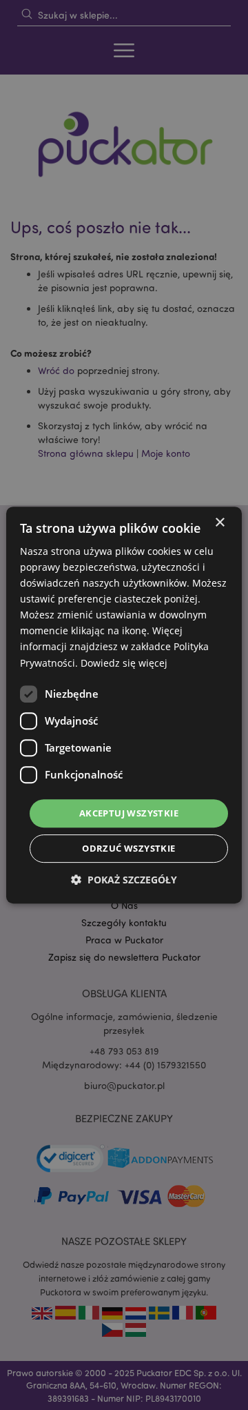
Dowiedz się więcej (124, 662)
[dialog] (124, 705)
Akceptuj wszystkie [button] (128, 813)
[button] (124, 879)
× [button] (219, 523)
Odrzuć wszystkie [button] (128, 848)
